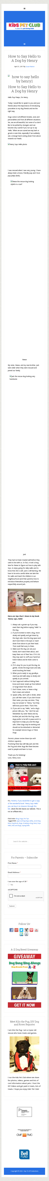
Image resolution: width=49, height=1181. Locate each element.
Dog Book (15, 823)
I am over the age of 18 (17, 881)
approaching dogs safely (25, 821)
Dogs (21, 819)
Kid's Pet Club (24, 26)
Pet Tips (26, 819)
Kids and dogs (16, 825)
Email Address (14, 872)
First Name (13, 863)
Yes (11, 885)
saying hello (26, 825)
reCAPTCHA (12, 890)
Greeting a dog (28, 823)
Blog (17, 819)
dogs (20, 823)
